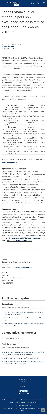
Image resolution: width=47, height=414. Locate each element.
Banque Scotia (7, 304)
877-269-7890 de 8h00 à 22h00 (23, 392)
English (12, 32)
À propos (23, 384)
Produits (23, 381)
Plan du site (14, 402)
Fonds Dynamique (9, 344)
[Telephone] (38, 3)
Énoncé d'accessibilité (23, 405)
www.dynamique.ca (9, 162)
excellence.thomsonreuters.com (19, 240)
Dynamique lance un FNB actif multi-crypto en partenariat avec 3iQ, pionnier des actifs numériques (23, 362)
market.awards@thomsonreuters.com (27, 238)
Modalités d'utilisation (9, 400)
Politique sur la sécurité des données (31, 400)
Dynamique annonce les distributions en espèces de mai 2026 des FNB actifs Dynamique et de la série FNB (23, 353)
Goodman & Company (10, 338)
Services (22, 386)
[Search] (44, 3)
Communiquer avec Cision (23, 379)
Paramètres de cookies (29, 402)
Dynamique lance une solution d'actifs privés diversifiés (20, 358)
